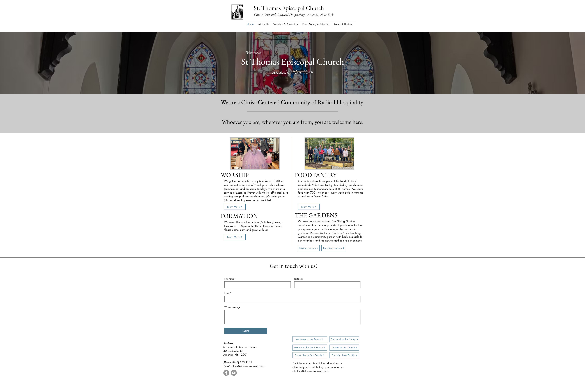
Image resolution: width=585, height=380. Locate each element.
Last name (298, 278)
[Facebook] (226, 373)
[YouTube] (234, 373)
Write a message (232, 307)
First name (230, 278)
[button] (264, 24)
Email (227, 292)
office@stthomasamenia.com (248, 366)
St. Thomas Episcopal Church (289, 8)
